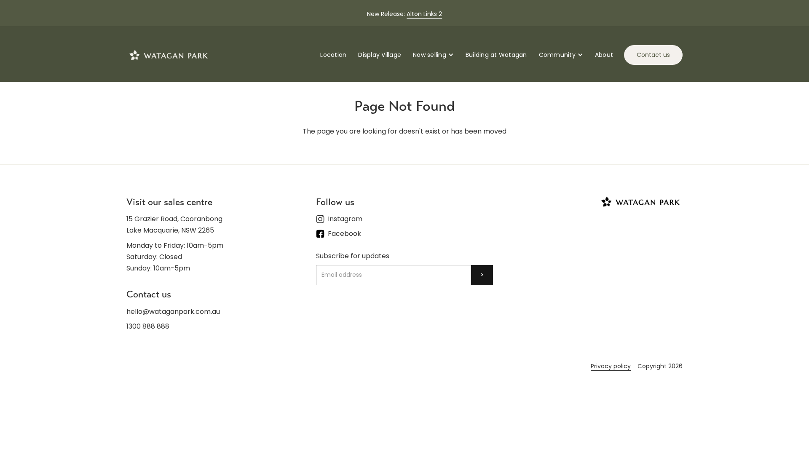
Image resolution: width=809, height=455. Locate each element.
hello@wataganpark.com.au (173, 311)
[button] (433, 54)
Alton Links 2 (424, 14)
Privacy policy (611, 366)
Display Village (379, 55)
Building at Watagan (496, 55)
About (604, 55)
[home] (168, 55)
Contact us (653, 55)
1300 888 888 (147, 326)
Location (333, 55)
